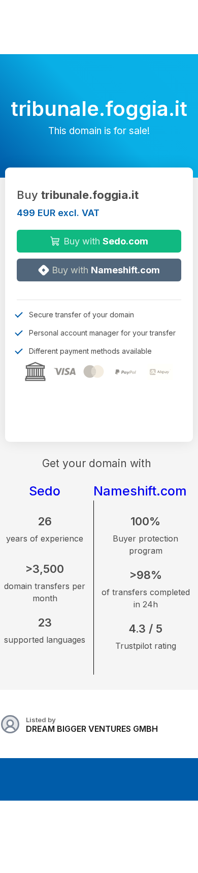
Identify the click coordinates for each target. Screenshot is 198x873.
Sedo (44, 490)
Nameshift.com (140, 490)
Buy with (104, 241)
